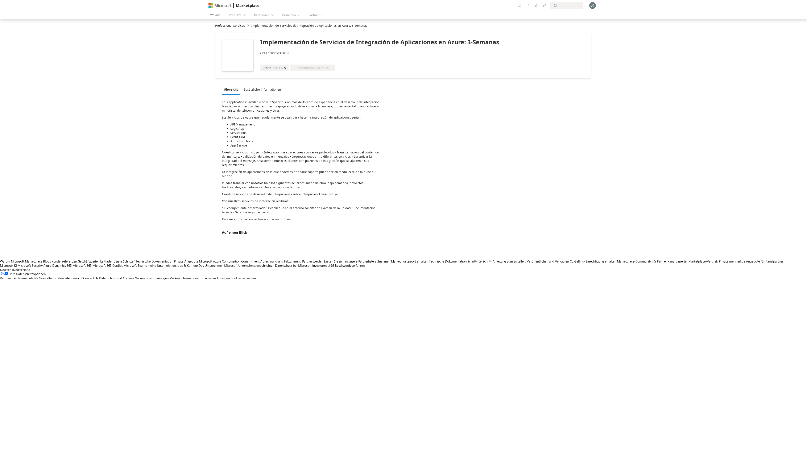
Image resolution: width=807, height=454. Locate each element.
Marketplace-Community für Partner (642, 261)
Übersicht (231, 89)
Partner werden (312, 261)
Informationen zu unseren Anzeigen (205, 278)
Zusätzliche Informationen (262, 89)
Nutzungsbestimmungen (152, 278)
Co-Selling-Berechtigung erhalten (593, 261)
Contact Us (90, 278)
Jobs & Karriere (187, 265)
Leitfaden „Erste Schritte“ (117, 261)
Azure (47, 265)
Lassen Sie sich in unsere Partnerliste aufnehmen (357, 261)
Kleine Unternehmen (162, 265)
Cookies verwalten (243, 278)
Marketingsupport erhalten (409, 261)
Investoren (319, 265)
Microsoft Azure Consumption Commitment (229, 261)
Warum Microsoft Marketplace (21, 261)
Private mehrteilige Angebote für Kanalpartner (751, 261)
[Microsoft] (219, 5)
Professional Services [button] (230, 26)
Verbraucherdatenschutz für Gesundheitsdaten (32, 278)
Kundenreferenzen (64, 261)
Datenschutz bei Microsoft (293, 265)
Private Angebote (186, 261)
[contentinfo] (248, 25)
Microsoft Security (30, 265)
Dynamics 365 (62, 265)
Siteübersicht (73, 278)
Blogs (47, 261)
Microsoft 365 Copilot (107, 265)
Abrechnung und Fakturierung (280, 261)
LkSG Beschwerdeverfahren (346, 265)
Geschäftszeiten (88, 261)
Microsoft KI (8, 265)
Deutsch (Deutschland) (15, 270)
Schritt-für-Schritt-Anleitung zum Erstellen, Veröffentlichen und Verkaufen (518, 261)
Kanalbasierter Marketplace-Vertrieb (693, 261)
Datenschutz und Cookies (116, 278)
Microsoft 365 (82, 265)
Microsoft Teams (135, 265)
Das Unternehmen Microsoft (218, 265)
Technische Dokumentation (154, 261)
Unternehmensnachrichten (256, 265)
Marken (174, 278)
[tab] (232, 89)
